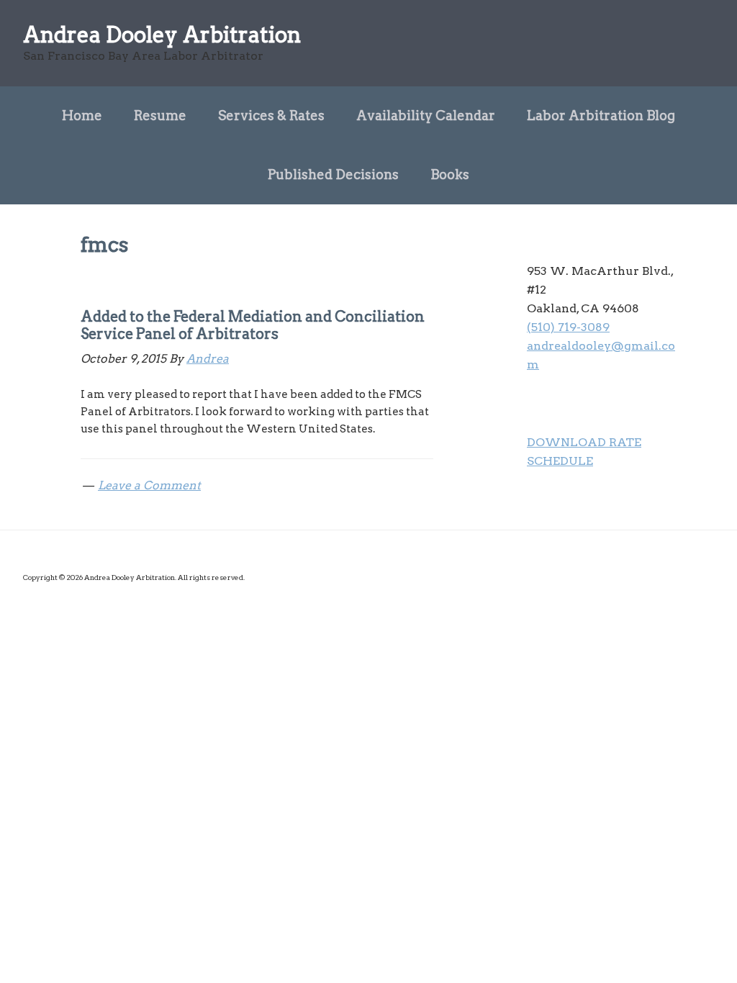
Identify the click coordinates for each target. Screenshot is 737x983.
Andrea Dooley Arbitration (162, 34)
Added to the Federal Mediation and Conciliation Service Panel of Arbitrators (253, 325)
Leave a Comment (149, 485)
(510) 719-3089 (568, 327)
